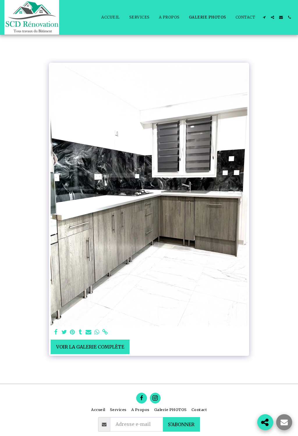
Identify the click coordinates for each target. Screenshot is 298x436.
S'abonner (181, 424)
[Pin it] (72, 332)
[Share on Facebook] (56, 332)
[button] (264, 17)
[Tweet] (64, 332)
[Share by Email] (88, 332)
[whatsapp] (97, 332)
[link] (105, 332)
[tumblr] (80, 332)
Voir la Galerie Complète (90, 347)
